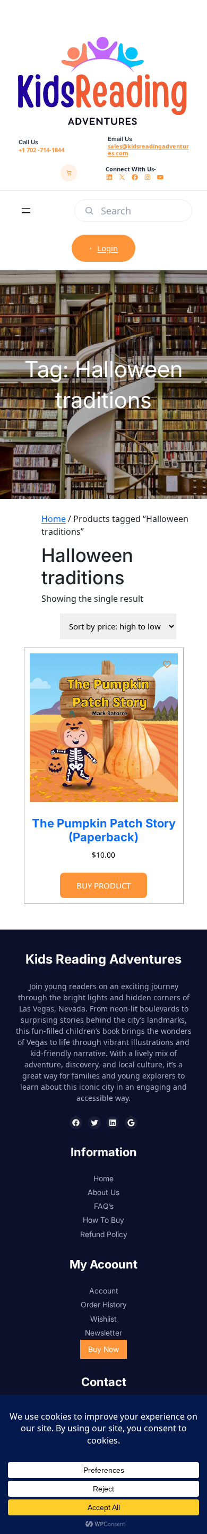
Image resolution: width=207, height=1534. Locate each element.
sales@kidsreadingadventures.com (148, 149)
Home (53, 519)
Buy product (103, 885)
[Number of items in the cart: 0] (69, 172)
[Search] (89, 211)
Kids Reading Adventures (103, 959)
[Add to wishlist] (166, 664)
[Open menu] (26, 211)
